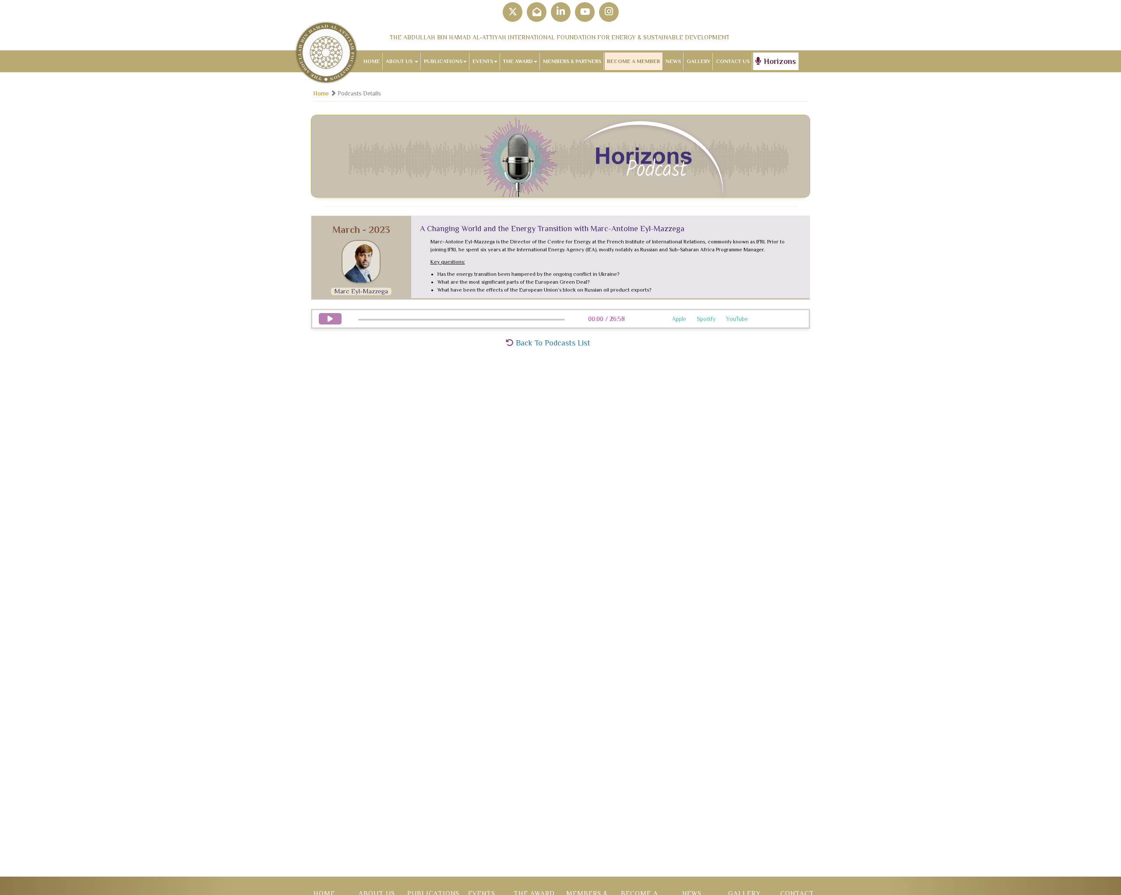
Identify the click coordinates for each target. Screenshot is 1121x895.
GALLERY (698, 61)
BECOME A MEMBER (633, 61)
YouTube (737, 318)
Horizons (778, 61)
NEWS (673, 61)
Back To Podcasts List (552, 342)
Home (321, 93)
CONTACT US (733, 61)
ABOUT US (400, 61)
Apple (679, 318)
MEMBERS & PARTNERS (572, 61)
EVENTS (482, 61)
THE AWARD (518, 61)
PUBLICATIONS (443, 61)
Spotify (706, 318)
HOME (371, 61)
